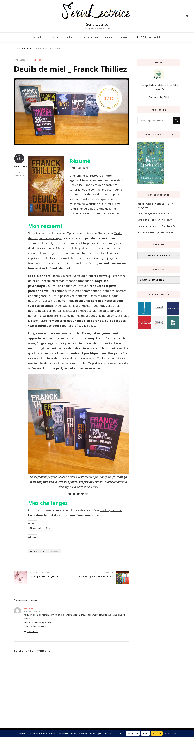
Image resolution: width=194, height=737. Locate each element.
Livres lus (53, 37)
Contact (125, 37)
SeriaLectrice (97, 24)
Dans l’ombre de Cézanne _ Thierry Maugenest (155, 205)
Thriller (54, 551)
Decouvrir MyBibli (159, 97)
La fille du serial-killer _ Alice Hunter (155, 219)
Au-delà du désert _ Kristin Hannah (155, 232)
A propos (109, 37)
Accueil (37, 37)
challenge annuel (111, 510)
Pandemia (120, 482)
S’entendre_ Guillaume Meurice (153, 213)
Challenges (70, 37)
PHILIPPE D (29, 608)
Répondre (32, 631)
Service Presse (90, 37)
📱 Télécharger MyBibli (148, 37)
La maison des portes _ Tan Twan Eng (157, 226)
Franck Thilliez (38, 551)
